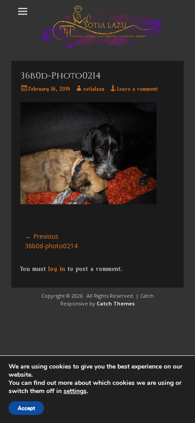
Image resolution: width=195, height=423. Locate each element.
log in (56, 269)
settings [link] (75, 391)
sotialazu (93, 88)
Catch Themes (116, 303)
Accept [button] (26, 408)
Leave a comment (137, 88)
